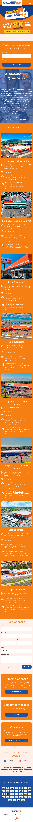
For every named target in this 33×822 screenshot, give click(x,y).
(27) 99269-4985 (18, 492)
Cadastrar (16, 64)
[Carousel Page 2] (17, 31)
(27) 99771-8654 (18, 551)
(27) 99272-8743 (18, 183)
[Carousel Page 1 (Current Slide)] (15, 31)
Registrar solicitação (16, 740)
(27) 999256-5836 (18, 364)
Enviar (26, 667)
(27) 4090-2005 (17, 606)
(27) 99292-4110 (18, 244)
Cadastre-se (17, 714)
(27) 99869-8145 (18, 428)
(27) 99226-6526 (18, 304)
